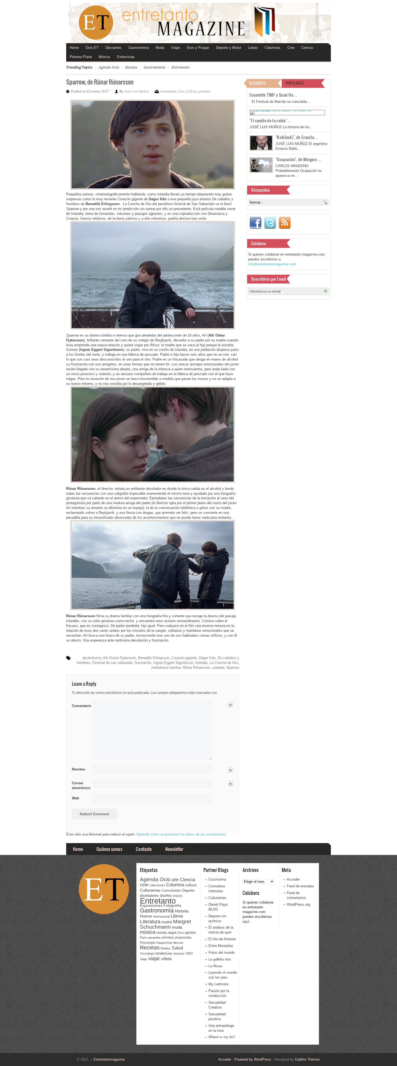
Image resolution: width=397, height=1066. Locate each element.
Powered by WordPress (252, 1059)
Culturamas (150, 890)
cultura (191, 885)
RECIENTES (257, 83)
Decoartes (114, 48)
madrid (167, 922)
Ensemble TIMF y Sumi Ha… (273, 95)
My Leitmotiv (218, 984)
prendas (168, 937)
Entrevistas (126, 57)
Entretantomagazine (107, 1059)
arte (175, 879)
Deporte (188, 890)
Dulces (177, 895)
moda (177, 927)
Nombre (78, 769)
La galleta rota (219, 959)
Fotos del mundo (221, 952)
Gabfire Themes (307, 1059)
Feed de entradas (300, 886)
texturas (178, 953)
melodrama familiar (166, 668)
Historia (181, 911)
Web (75, 798)
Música (104, 57)
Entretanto (180, 67)
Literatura (150, 921)
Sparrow (232, 668)
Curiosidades (171, 890)
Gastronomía (139, 48)
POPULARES (295, 83)
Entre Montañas (220, 946)
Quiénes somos (109, 849)
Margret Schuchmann (165, 924)
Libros (177, 916)
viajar (154, 958)
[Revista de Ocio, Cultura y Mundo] (198, 23)
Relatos (166, 948)
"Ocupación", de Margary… (298, 159)
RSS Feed (284, 222)
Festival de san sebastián (112, 663)
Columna (175, 884)
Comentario (80, 705)
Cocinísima (217, 879)
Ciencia (307, 48)
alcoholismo (91, 658)
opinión (190, 933)
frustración (143, 663)
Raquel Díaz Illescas (169, 942)
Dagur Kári (207, 658)
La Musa (215, 966)
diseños (166, 896)
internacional (161, 916)
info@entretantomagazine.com (272, 264)
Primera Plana (81, 57)
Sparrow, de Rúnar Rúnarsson (100, 81)
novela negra (166, 933)
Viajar (175, 48)
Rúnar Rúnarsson (196, 668)
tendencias (163, 953)
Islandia (201, 663)
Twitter (270, 222)
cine (144, 884)
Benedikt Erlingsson (153, 658)
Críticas (191, 91)
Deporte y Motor (228, 48)
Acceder (293, 879)
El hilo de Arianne (222, 939)
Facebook (255, 222)
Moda (160, 48)
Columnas (272, 48)
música (147, 932)
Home (74, 48)
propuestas (183, 937)
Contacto (144, 849)
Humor (146, 916)
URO (189, 953)
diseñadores (149, 896)
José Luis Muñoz (136, 91)
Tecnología (147, 953)
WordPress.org (298, 904)
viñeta (166, 958)
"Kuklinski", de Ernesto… (296, 137)
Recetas (131, 67)
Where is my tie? (221, 1037)
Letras (253, 48)
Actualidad (168, 91)
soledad (218, 668)
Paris (143, 937)
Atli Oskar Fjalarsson (119, 658)
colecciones (157, 885)
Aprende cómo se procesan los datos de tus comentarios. (181, 834)
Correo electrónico (80, 785)
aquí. (246, 921)
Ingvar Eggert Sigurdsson (173, 663)
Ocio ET (92, 48)
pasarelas (154, 937)
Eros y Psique (198, 48)
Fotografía (172, 905)
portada (204, 91)
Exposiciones (151, 906)
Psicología (147, 943)
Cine (290, 48)
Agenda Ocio (109, 67)
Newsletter (174, 849)
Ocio (180, 932)
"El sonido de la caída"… (270, 120)
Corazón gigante (184, 658)
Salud (177, 948)
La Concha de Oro (224, 663)
